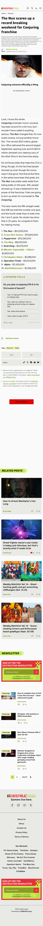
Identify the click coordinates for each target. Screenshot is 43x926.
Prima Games (30, 854)
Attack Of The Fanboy (14, 854)
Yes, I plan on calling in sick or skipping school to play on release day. (21, 304)
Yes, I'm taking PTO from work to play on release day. (22, 296)
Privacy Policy (27, 678)
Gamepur (34, 850)
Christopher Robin (12, 257)
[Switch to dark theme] (36, 8)
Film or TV (10, 348)
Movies (10, 13)
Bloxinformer (33, 868)
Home (3, 13)
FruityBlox (22, 868)
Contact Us (21, 828)
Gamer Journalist (14, 861)
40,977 (24, 777)
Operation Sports (14, 864)
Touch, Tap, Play (9, 868)
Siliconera (11, 857)
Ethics (21, 824)
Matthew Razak (12, 49)
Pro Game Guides (11, 850)
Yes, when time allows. (16, 311)
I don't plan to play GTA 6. (17, 316)
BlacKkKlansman (13, 268)
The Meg (8, 242)
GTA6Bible (20, 871)
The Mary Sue (29, 864)
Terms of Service (16, 678)
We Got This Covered (26, 857)
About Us (22, 819)
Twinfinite (24, 850)
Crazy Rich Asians (13, 234)
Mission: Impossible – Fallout (19, 249)
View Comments (21, 402)
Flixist (17, 348)
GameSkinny (28, 861)
